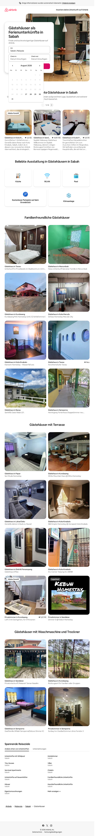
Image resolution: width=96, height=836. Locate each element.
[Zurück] (43, 105)
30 (40, 94)
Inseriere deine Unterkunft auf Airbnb (72, 10)
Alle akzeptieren (19, 821)
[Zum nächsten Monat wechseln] (39, 65)
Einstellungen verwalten (70, 821)
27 (26, 94)
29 (35, 94)
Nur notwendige (45, 821)
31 (12, 99)
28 (31, 94)
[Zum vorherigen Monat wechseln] (12, 65)
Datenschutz (37, 832)
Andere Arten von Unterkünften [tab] (17, 749)
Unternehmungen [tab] (39, 749)
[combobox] (29, 50)
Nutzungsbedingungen (53, 832)
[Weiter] (51, 105)
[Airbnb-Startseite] (11, 9)
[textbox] (18, 59)
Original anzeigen (68, 3)
